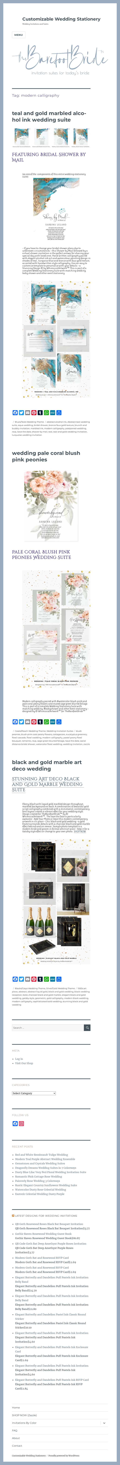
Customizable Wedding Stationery (61, 19)
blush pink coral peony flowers (36, 734)
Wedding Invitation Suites (60, 731)
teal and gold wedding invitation (70, 431)
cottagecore (59, 734)
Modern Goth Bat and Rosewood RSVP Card (42, 1257)
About (16, 1438)
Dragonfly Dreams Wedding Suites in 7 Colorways (45, 1167)
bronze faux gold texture (61, 425)
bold (25, 995)
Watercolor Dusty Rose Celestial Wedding (40, 1189)
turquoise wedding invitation (27, 435)
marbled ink (37, 428)
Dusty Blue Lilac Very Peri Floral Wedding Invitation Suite (50, 1172)
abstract (23, 991)
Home (16, 1407)
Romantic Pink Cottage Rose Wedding (38, 1176)
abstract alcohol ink (57, 422)
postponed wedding (75, 428)
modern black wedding (76, 998)
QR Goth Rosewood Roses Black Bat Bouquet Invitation (49, 1224)
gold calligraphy (55, 998)
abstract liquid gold (38, 991)
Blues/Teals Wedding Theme (29, 422)
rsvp (14, 431)
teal (50, 431)
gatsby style (28, 998)
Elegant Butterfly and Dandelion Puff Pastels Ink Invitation (51, 1333)
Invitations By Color (24, 1422)
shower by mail (40, 431)
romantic (26, 741)
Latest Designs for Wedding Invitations (46, 1215)
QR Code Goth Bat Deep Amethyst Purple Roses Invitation (50, 1243)
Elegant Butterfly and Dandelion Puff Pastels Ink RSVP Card (52, 1379)
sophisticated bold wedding (47, 1001)
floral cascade (19, 737)
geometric (40, 998)
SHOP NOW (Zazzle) (24, 1415)
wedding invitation (72, 744)
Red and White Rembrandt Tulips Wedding (41, 1154)
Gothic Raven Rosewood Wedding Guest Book (43, 1233)
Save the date (24, 431)
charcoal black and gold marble (44, 995)
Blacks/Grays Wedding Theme (30, 988)
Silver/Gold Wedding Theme (60, 988)
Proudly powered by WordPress (63, 1455)
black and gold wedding (60, 991)
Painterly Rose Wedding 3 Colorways (37, 1180)
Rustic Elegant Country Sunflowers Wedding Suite (46, 1185)
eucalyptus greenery (76, 734)
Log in (19, 1058)
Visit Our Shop (24, 1063)
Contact (17, 1445)
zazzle (86, 744)
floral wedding (34, 737)
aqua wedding (25, 425)
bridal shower (41, 425)
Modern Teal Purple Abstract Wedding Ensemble (45, 1159)
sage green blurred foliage (50, 741)
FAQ (14, 1430)
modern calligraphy (54, 428)
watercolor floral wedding (49, 744)
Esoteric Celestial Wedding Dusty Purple (39, 1194)
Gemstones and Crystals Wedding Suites (40, 1163)
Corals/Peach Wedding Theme (30, 731)
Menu (18, 34)
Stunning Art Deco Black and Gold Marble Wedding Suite (48, 784)
